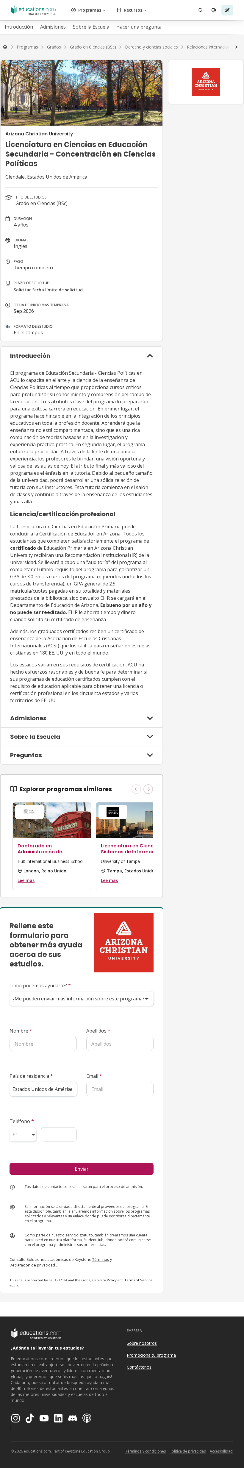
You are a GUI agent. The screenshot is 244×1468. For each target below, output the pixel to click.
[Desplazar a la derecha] (236, 47)
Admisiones (53, 27)
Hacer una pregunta (139, 27)
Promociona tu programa (151, 1355)
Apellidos (98, 1030)
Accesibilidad (221, 1451)
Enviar (81, 1169)
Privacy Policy (105, 1280)
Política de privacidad (188, 1451)
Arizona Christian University (39, 133)
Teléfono (22, 1121)
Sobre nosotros (142, 1343)
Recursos (133, 10)
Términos (100, 1259)
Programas (89, 10)
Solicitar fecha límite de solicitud (48, 290)
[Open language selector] (213, 10)
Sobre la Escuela (91, 27)
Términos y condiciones (145, 1451)
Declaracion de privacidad (32, 1265)
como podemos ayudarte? (40, 985)
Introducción (19, 27)
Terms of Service (138, 1280)
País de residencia (31, 1076)
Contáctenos (139, 1367)
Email (94, 1076)
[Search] (200, 10)
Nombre (21, 1030)
